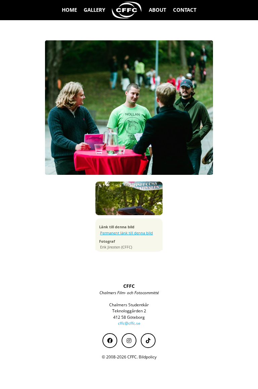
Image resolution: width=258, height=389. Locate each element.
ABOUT (157, 10)
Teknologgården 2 (129, 311)
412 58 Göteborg (129, 317)
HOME (69, 10)
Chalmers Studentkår (129, 305)
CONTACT (185, 10)
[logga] (127, 10)
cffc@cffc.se (129, 323)
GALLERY (94, 10)
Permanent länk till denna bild (126, 233)
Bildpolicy (148, 357)
